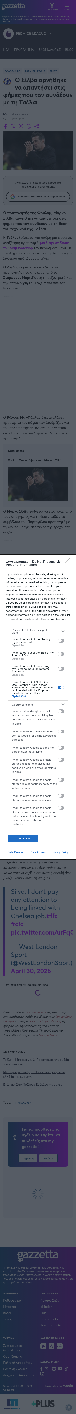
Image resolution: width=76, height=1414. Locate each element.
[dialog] (38, 707)
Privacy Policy (60, 852)
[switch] (61, 641)
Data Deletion (16, 852)
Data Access (38, 852)
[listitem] (38, 631)
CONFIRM (23, 838)
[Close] (68, 562)
